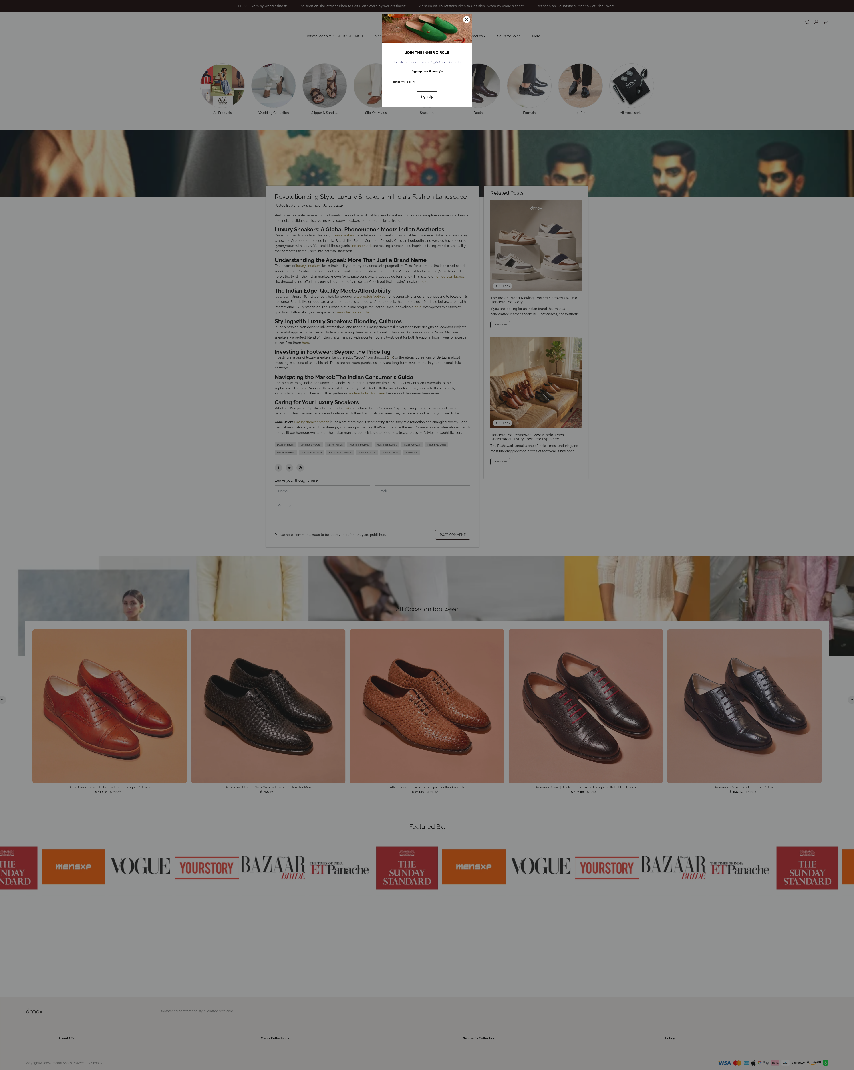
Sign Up (427, 96)
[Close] (466, 19)
